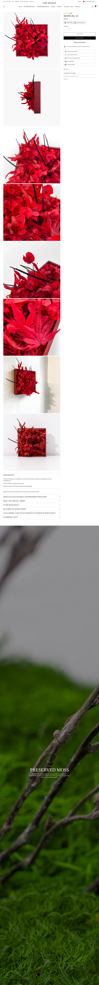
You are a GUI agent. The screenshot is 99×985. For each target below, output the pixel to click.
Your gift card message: (70, 73)
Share (67, 69)
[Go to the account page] (92, 6)
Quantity (66, 26)
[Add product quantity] (69, 29)
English (79, 1)
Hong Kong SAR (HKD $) (90, 1)
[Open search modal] (4, 6)
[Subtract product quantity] (65, 29)
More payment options (80, 42)
